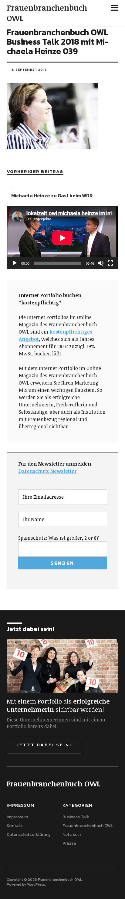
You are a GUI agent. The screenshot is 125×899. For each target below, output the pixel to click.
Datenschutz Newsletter (47, 471)
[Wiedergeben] (15, 263)
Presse (69, 843)
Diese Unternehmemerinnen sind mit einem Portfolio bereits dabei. (56, 723)
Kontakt (15, 826)
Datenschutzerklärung (29, 834)
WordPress (36, 884)
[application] (62, 237)
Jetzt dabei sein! (44, 744)
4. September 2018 (29, 69)
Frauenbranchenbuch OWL (47, 12)
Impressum (17, 817)
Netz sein (71, 834)
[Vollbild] (110, 263)
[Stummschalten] (101, 263)
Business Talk (75, 817)
